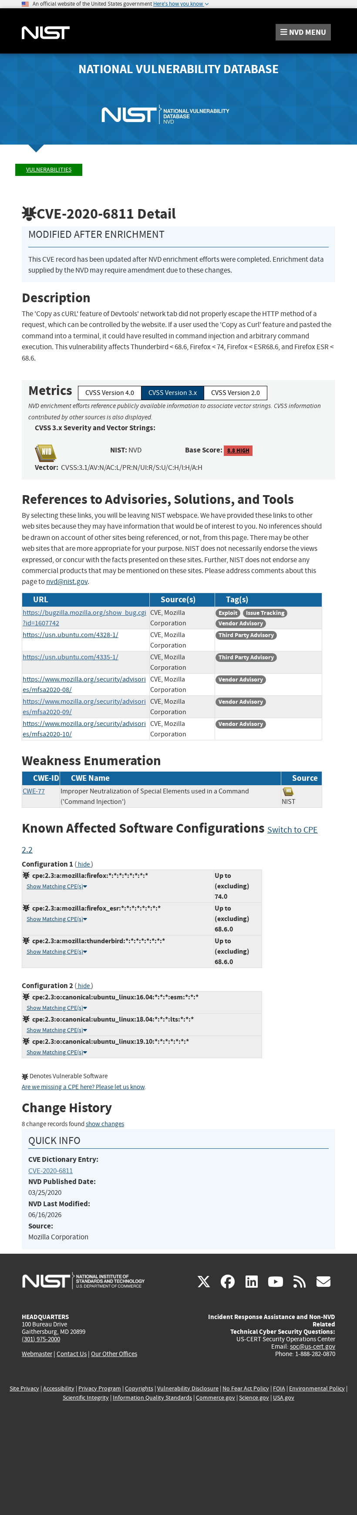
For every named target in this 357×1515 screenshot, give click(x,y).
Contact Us (72, 1354)
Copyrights (139, 1388)
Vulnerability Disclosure (188, 1388)
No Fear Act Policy (245, 1388)
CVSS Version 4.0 (109, 392)
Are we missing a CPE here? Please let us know (83, 1087)
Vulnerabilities (48, 169)
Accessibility (58, 1388)
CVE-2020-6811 (50, 1170)
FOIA (279, 1388)
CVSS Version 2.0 (235, 392)
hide (84, 864)
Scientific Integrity (86, 1398)
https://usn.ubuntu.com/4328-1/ (70, 635)
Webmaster (37, 1354)
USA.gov (283, 1398)
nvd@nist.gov (67, 581)
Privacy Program (99, 1388)
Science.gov (254, 1398)
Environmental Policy (317, 1388)
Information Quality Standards (152, 1398)
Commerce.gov (215, 1398)
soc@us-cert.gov (312, 1346)
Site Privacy (24, 1388)
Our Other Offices (114, 1354)
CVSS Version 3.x (172, 392)
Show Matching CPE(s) (55, 886)
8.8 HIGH (238, 450)
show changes (105, 1124)
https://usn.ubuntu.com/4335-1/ (70, 657)
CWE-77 (34, 791)
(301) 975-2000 (41, 1339)
